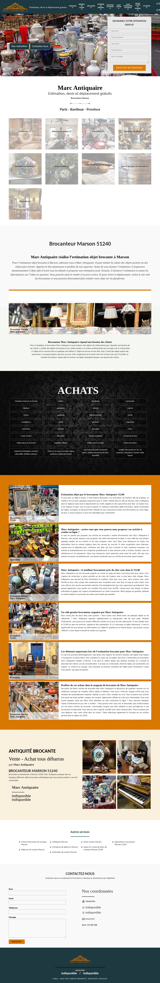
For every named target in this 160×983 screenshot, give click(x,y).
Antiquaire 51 (72, 6)
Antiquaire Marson (60, 842)
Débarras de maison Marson (32, 850)
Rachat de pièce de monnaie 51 (138, 7)
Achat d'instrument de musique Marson (34, 843)
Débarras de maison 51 (82, 7)
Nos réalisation (19, 46)
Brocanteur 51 (91, 6)
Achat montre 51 (118, 6)
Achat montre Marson (92, 842)
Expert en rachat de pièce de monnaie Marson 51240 (95, 848)
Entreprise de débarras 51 (101, 7)
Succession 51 (146, 6)
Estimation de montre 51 (110, 6)
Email (11, 899)
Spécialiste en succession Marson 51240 (125, 843)
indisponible (21, 796)
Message (12, 917)
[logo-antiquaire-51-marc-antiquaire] (15, 7)
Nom (11, 889)
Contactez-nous (40, 46)
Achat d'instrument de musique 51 (128, 7)
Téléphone (13, 908)
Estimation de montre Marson (64, 852)
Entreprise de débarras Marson (65, 847)
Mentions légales (98, 979)
